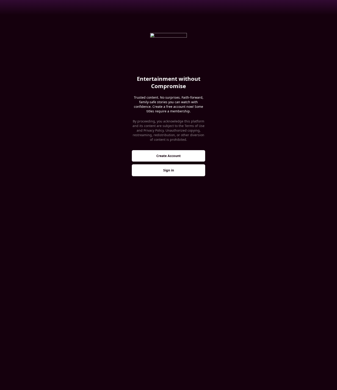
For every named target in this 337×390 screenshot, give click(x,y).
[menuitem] (18, 7)
